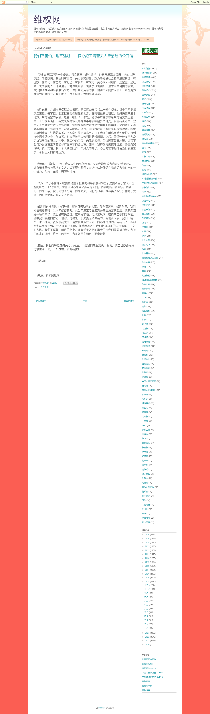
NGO (144, 425)
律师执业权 (147, 174)
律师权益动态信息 (150, 258)
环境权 (145, 337)
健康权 (145, 377)
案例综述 (146, 496)
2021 (147, 554)
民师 (144, 306)
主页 (85, 301)
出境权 (145, 328)
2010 (147, 644)
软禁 (144, 170)
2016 (147, 574)
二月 (146, 624)
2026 (147, 535)
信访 (144, 126)
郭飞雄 (145, 324)
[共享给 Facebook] (73, 283)
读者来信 (146, 209)
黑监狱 (145, 139)
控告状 (145, 227)
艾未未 (145, 460)
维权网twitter (147, 664)
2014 (147, 582)
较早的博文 (129, 301)
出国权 (145, 416)
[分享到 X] (70, 283)
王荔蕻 (145, 421)
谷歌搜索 (146, 690)
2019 (147, 562)
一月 (146, 628)
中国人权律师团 (149, 381)
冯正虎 (145, 333)
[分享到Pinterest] (76, 283)
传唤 (144, 165)
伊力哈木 (146, 518)
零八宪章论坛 (148, 487)
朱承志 (145, 478)
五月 (146, 612)
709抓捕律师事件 (149, 178)
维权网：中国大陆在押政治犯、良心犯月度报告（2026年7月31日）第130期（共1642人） (114, 40)
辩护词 (145, 399)
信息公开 (146, 284)
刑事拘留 (146, 108)
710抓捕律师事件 (149, 280)
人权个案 (45, 287)
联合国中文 (147, 686)
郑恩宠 (145, 456)
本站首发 (146, 68)
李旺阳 (145, 394)
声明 (144, 192)
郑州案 (145, 350)
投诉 (144, 121)
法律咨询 (146, 359)
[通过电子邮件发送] (64, 283)
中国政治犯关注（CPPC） (153, 677)
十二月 (147, 585)
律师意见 (146, 346)
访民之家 (146, 95)
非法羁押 (146, 253)
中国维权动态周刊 (150, 183)
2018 (147, 566)
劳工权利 (146, 214)
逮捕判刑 (146, 134)
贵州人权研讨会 (149, 390)
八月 (146, 600)
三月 (146, 620)
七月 (146, 604)
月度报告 (146, 130)
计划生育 (146, 430)
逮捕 (144, 236)
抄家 (144, 319)
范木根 (145, 452)
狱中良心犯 (147, 73)
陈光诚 (145, 302)
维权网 (47, 20)
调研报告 (146, 341)
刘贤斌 (145, 482)
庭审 (144, 152)
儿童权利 (146, 275)
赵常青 (145, 491)
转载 (144, 271)
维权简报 (146, 77)
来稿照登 (146, 368)
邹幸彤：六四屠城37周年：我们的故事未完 (54, 40)
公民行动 (146, 81)
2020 (147, 558)
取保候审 (146, 244)
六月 (146, 608)
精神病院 (146, 289)
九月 (146, 597)
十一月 (147, 589)
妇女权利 (146, 311)
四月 (146, 616)
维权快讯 (146, 86)
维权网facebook (149, 668)
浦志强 (145, 412)
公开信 (145, 112)
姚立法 (145, 408)
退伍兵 (145, 469)
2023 (147, 546)
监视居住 (146, 363)
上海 (144, 222)
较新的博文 (41, 301)
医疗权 (145, 465)
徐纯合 (145, 434)
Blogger (101, 708)
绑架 (144, 267)
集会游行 (146, 443)
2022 (147, 550)
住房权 (145, 509)
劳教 (144, 249)
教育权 (145, 447)
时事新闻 (146, 403)
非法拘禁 (146, 240)
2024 (147, 542)
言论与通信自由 (149, 196)
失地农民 (146, 262)
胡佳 (144, 500)
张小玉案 (146, 522)
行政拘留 (146, 103)
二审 (144, 297)
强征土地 (146, 200)
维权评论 (146, 205)
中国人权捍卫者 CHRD (152, 672)
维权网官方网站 (149, 659)
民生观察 (146, 681)
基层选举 (146, 117)
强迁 (144, 99)
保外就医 (146, 474)
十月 (146, 593)
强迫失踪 (146, 161)
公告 (144, 315)
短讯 (144, 513)
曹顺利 (145, 355)
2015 (147, 578)
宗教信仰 (146, 187)
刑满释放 (146, 218)
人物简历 (146, 504)
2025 (147, 539)
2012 (147, 637)
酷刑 (144, 148)
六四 (144, 231)
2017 (147, 570)
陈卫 (144, 438)
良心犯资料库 (148, 143)
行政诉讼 (146, 90)
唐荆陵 (145, 386)
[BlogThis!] (67, 283)
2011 (147, 641)
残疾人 (145, 293)
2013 (147, 633)
